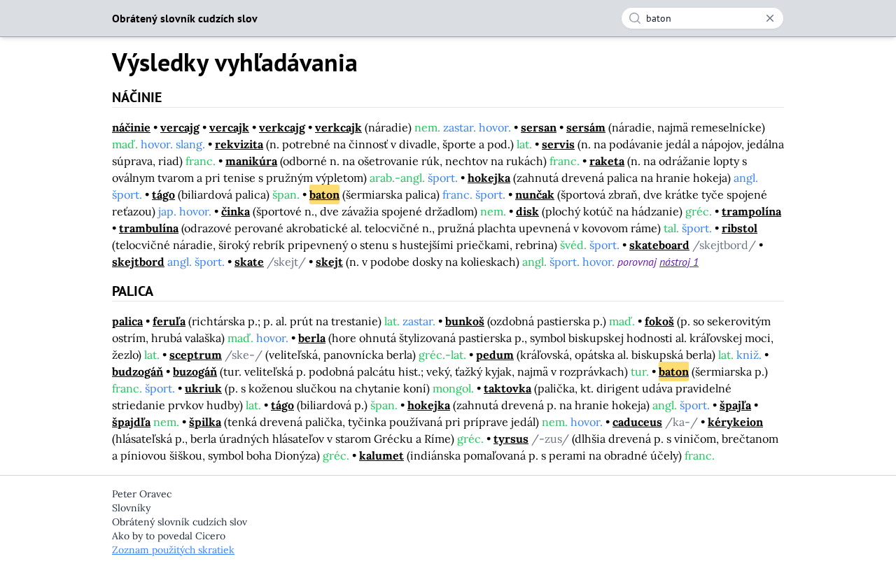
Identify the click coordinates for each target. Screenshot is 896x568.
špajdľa (131, 422)
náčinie (131, 127)
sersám (586, 127)
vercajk (229, 127)
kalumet (381, 455)
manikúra (251, 161)
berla (312, 338)
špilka (205, 422)
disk (527, 211)
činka (235, 211)
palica (127, 321)
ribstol (739, 228)
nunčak (534, 194)
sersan (538, 127)
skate (249, 262)
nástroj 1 (679, 262)
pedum (495, 355)
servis (558, 144)
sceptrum (195, 355)
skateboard (659, 245)
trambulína (148, 228)
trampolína (751, 211)
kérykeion (735, 422)
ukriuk (203, 388)
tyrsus (510, 439)
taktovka (507, 388)
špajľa (735, 405)
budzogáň (137, 371)
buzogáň (195, 371)
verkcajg (282, 127)
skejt (329, 262)
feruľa (169, 321)
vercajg (180, 127)
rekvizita (239, 144)
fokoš (659, 321)
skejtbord (138, 262)
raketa (606, 161)
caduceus (637, 422)
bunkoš (464, 321)
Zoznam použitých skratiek (173, 550)
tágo (163, 194)
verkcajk (338, 127)
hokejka (489, 178)
